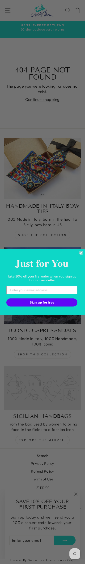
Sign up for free (42, 302)
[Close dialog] (81, 253)
